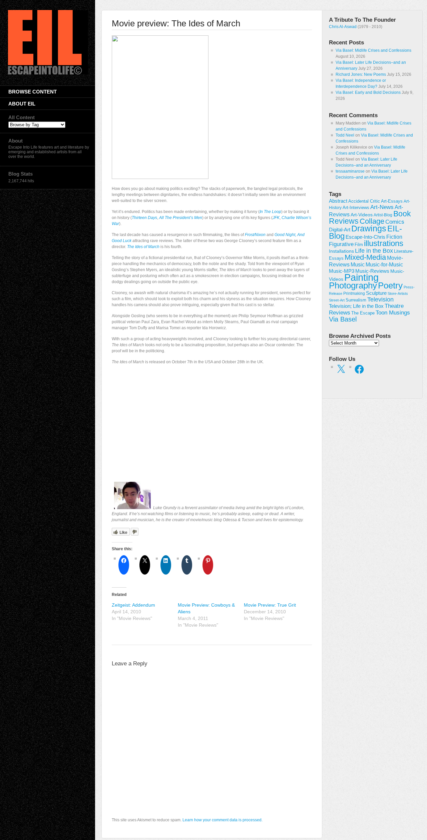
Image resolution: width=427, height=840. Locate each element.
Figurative (341, 244)
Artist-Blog (383, 215)
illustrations (383, 243)
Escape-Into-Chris (365, 237)
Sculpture (376, 293)
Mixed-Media (365, 257)
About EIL (21, 104)
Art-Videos (362, 214)
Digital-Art (339, 229)
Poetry (390, 285)
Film (359, 244)
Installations (341, 251)
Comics (394, 221)
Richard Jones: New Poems (361, 74)
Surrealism (356, 299)
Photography (353, 285)
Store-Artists (398, 293)
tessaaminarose (350, 171)
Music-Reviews (372, 271)
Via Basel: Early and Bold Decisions (368, 92)
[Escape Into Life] (48, 73)
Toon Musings (393, 312)
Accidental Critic (364, 201)
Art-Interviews (356, 207)
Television (380, 299)
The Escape (363, 313)
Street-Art (337, 300)
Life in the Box (374, 250)
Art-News (382, 207)
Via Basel (343, 319)
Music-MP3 (341, 271)
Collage (372, 221)
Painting (361, 277)
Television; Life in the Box (356, 306)
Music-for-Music (384, 264)
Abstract (338, 201)
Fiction (394, 237)
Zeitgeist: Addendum (133, 605)
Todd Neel (345, 135)
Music (358, 264)
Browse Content (32, 91)
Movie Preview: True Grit (270, 605)
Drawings (368, 228)
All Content (21, 117)
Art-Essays (392, 201)
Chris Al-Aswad (343, 26)
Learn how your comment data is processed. (222, 820)
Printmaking (354, 293)
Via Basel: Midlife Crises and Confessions (373, 50)
